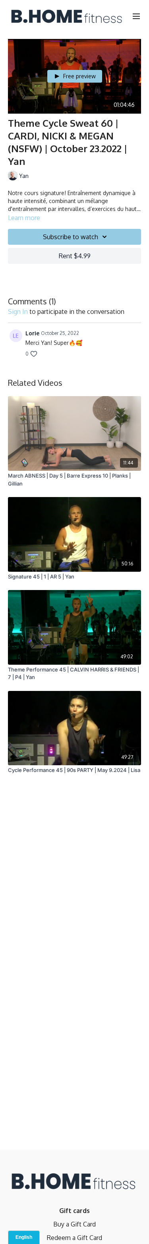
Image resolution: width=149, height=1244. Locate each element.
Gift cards (74, 1211)
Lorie (32, 333)
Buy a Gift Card (74, 1224)
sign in (18, 311)
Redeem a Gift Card (74, 1238)
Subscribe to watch (70, 237)
